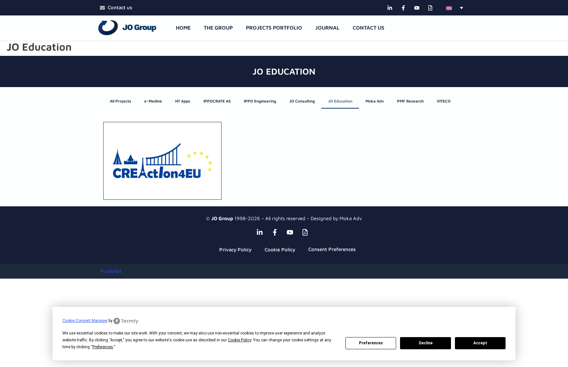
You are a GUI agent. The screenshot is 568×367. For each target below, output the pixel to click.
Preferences (371, 343)
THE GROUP (218, 28)
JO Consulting (302, 101)
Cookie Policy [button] (239, 340)
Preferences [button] (102, 347)
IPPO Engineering (260, 101)
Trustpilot (110, 271)
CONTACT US (368, 28)
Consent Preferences (332, 249)
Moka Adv (375, 101)
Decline (426, 343)
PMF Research (410, 101)
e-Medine (153, 101)
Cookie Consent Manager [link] (84, 320)
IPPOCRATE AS (217, 101)
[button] (454, 7)
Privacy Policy (235, 249)
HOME (183, 28)
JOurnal (327, 28)
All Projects (120, 101)
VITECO (444, 101)
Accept (480, 343)
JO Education (340, 101)
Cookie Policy (280, 249)
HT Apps (182, 101)
